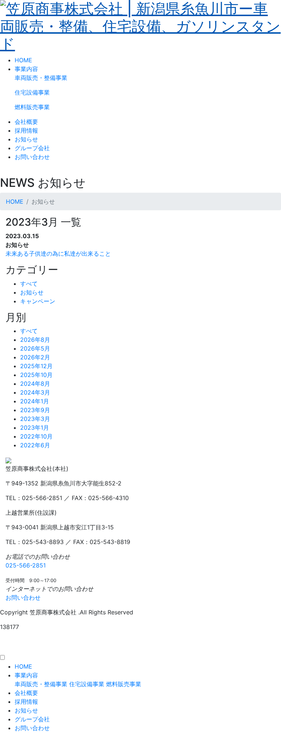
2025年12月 (36, 366)
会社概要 (26, 121)
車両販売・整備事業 (41, 77)
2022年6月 (35, 445)
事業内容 (26, 69)
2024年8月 (35, 383)
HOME (23, 60)
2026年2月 (35, 357)
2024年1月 (34, 401)
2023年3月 (35, 418)
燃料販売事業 (32, 107)
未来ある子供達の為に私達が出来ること (58, 253)
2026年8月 (35, 339)
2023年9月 (35, 410)
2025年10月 (36, 374)
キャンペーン (37, 301)
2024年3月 (35, 392)
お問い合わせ (32, 156)
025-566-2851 (25, 565)
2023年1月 (34, 427)
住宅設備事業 (32, 92)
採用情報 (26, 130)
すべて (29, 283)
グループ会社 (32, 148)
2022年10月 (36, 436)
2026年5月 (35, 348)
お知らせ (26, 139)
